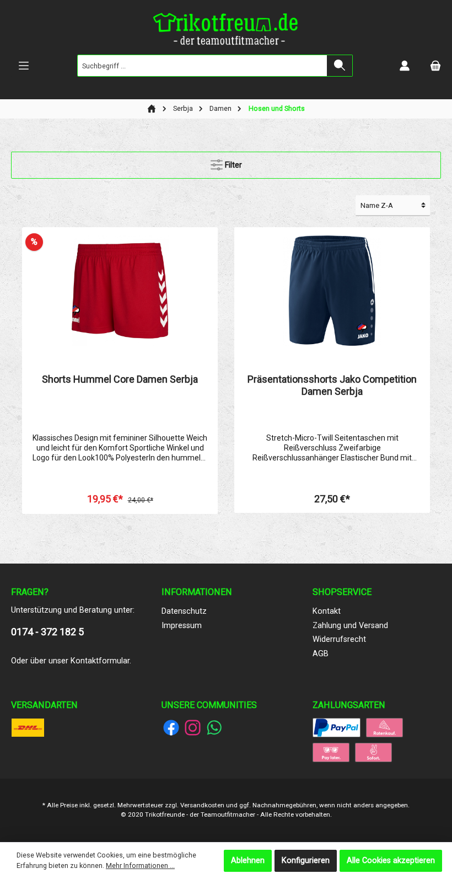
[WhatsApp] (214, 727)
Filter (232, 165)
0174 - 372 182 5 (47, 631)
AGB (321, 653)
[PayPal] (336, 727)
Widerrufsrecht (339, 639)
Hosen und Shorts (277, 108)
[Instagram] (192, 727)
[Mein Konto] (404, 66)
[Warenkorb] (435, 66)
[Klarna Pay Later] (331, 752)
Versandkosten (202, 805)
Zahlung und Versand (350, 625)
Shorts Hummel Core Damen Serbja (120, 379)
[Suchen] (340, 66)
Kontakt (327, 611)
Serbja (183, 108)
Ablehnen (248, 860)
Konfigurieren (306, 860)
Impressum (182, 625)
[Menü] (23, 66)
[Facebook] (171, 727)
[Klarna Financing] (384, 727)
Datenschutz (184, 611)
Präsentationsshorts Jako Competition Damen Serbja (332, 385)
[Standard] (28, 727)
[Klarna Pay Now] (373, 752)
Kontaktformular (100, 661)
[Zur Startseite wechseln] (226, 31)
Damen (220, 108)
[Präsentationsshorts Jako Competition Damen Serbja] (332, 290)
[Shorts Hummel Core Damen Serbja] (119, 290)
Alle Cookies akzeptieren (391, 860)
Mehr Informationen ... (140, 865)
